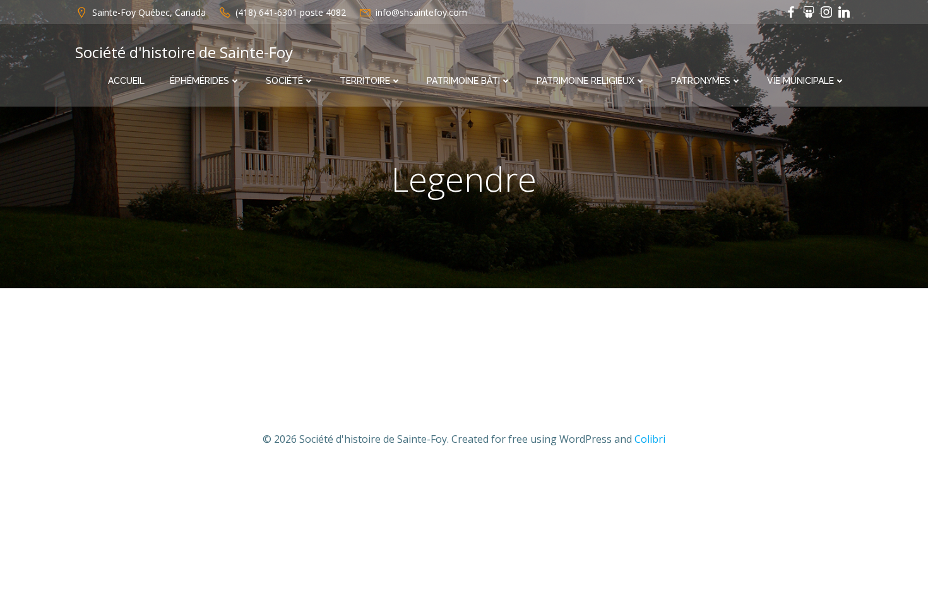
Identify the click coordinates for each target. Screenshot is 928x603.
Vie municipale (800, 81)
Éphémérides (199, 81)
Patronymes (700, 81)
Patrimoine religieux (585, 81)
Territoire (365, 81)
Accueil (126, 81)
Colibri (649, 439)
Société (284, 81)
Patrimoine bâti (463, 81)
